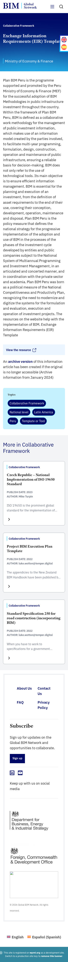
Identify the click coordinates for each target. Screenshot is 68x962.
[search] (61, 6)
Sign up (17, 758)
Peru (13, 421)
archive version (20, 361)
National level (19, 412)
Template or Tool (33, 421)
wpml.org (35, 952)
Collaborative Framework (27, 403)
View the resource (18, 350)
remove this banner (51, 956)
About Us (24, 688)
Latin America (43, 412)
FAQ (20, 702)
